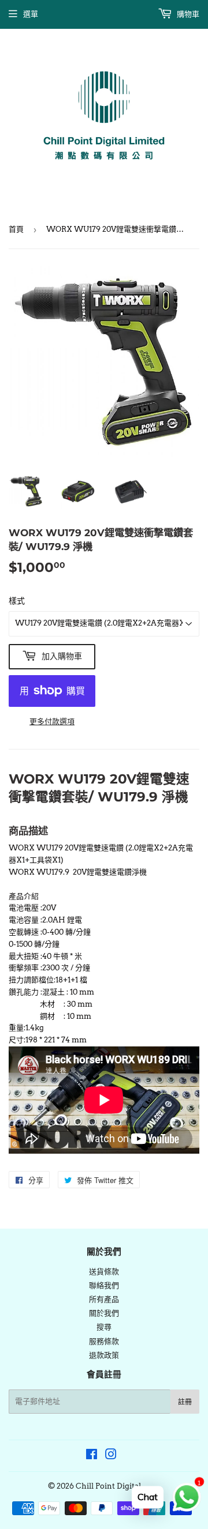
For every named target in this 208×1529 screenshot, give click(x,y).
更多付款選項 (52, 721)
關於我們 (104, 1313)
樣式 (17, 600)
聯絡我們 (104, 1285)
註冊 (185, 1402)
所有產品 (104, 1299)
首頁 (16, 229)
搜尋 (104, 1327)
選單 (30, 14)
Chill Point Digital (108, 1486)
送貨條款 (104, 1271)
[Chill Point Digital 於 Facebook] (92, 1456)
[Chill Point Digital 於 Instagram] (111, 1456)
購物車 (187, 14)
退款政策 (104, 1355)
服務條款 (104, 1341)
